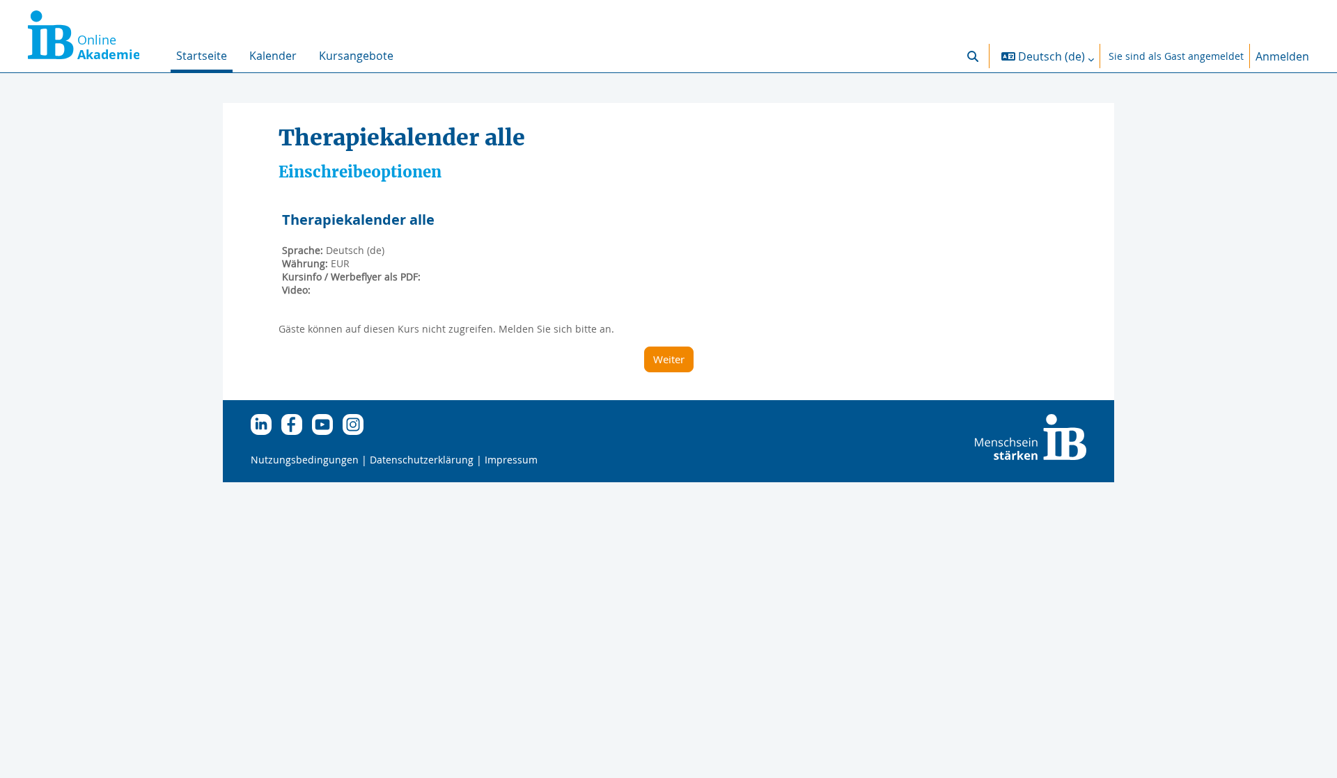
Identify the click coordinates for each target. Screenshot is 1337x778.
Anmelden (1282, 56)
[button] (973, 56)
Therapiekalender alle (358, 219)
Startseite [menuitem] (201, 55)
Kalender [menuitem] (273, 55)
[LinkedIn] (265, 423)
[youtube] (326, 423)
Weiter (669, 359)
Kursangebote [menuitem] (356, 55)
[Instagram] (356, 423)
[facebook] (295, 423)
